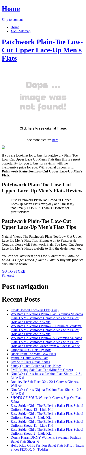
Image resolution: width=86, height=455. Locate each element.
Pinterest (8, 275)
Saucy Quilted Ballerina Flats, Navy (36, 366)
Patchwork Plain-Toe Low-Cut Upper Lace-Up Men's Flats (42, 50)
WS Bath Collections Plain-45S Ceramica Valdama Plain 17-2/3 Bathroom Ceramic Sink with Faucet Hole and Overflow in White (46, 330)
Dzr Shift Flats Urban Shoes (30, 362)
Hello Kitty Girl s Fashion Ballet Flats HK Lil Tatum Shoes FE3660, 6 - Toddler (47, 447)
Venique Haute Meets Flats (29, 358)
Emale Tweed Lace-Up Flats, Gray (35, 310)
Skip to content (12, 19)
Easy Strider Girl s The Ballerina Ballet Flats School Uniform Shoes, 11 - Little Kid (47, 423)
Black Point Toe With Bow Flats (33, 354)
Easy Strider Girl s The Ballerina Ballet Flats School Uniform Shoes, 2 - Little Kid (47, 431)
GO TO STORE (13, 271)
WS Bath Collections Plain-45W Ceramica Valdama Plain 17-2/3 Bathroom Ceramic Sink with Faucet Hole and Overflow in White (47, 318)
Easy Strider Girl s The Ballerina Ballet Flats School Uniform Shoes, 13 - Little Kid (47, 407)
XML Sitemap (20, 31)
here (55, 140)
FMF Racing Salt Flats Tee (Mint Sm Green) (42, 370)
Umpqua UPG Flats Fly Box (31, 350)
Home (11, 9)
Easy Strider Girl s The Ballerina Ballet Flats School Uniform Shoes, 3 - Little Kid (47, 415)
